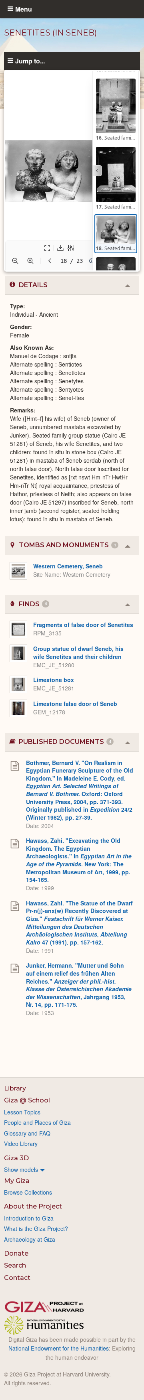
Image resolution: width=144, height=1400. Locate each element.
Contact (17, 1278)
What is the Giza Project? (36, 1228)
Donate (16, 1253)
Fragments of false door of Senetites (83, 625)
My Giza (17, 1181)
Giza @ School (27, 1100)
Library (15, 1088)
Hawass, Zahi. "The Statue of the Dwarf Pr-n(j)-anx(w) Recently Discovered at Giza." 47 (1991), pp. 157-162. (79, 922)
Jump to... (30, 60)
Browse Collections (28, 1192)
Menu (23, 8)
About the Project (33, 1206)
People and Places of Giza (37, 1122)
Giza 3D (16, 1158)
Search (15, 1265)
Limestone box (53, 680)
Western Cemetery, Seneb (68, 566)
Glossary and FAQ (27, 1133)
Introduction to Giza (29, 1218)
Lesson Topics (22, 1112)
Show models (21, 1169)
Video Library (21, 1144)
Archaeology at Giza (29, 1239)
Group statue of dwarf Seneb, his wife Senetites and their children (78, 653)
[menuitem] (72, 1169)
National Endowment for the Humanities (58, 1348)
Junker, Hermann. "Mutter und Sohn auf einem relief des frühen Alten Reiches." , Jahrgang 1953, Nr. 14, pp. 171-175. (79, 984)
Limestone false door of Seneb (75, 704)
